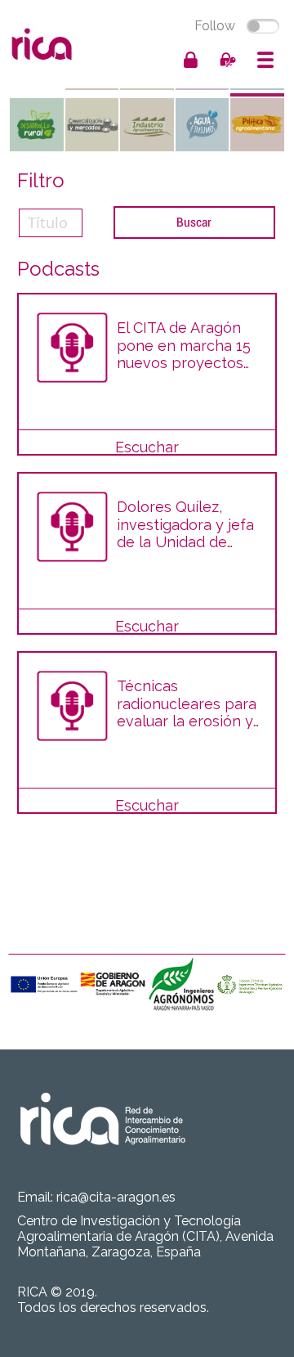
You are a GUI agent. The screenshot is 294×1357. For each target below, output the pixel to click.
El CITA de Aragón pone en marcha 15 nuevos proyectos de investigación (184, 345)
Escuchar (147, 447)
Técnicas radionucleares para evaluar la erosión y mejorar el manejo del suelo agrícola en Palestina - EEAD (186, 703)
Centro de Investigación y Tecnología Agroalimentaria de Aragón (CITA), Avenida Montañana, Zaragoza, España (145, 1236)
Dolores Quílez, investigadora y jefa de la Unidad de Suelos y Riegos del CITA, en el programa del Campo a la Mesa (185, 524)
